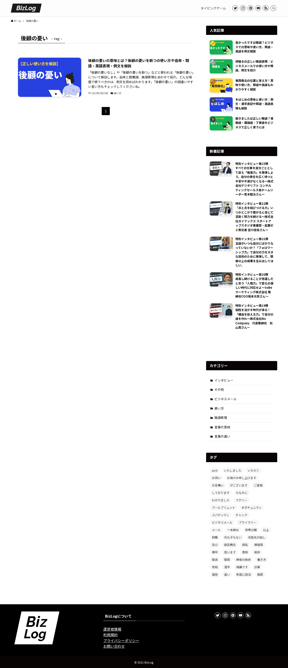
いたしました (232, 470)
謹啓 (215, 574)
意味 (245, 552)
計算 (257, 567)
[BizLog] (26, 8)
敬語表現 (220, 417)
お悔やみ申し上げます (241, 478)
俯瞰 (215, 537)
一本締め (233, 530)
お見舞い (218, 485)
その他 (219, 389)
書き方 (261, 559)
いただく (253, 470)
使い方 (219, 408)
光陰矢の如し (257, 537)
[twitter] (235, 8)
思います (230, 552)
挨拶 (257, 552)
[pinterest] (250, 8)
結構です (242, 567)
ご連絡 (258, 485)
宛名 (245, 545)
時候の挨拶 (243, 559)
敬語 (227, 559)
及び (215, 545)
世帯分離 (251, 530)
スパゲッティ (220, 515)
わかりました (221, 500)
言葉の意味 (222, 427)
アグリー (241, 500)
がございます (239, 485)
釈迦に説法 (243, 574)
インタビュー (223, 380)
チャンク (241, 515)
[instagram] (243, 8)
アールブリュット (223, 507)
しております (221, 493)
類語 (260, 574)
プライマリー (247, 522)
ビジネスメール (225, 399)
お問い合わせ (114, 646)
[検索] (273, 8)
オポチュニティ (251, 507)
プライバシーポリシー (121, 640)
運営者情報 (112, 629)
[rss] (266, 8)
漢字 (227, 567)
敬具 (215, 559)
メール (216, 530)
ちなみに (242, 493)
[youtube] (258, 8)
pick (215, 470)
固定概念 (230, 545)
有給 (215, 567)
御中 (215, 552)
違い (227, 574)
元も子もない (233, 537)
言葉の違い (222, 436)
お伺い (216, 478)
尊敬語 (258, 545)
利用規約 (110, 634)
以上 (266, 530)
